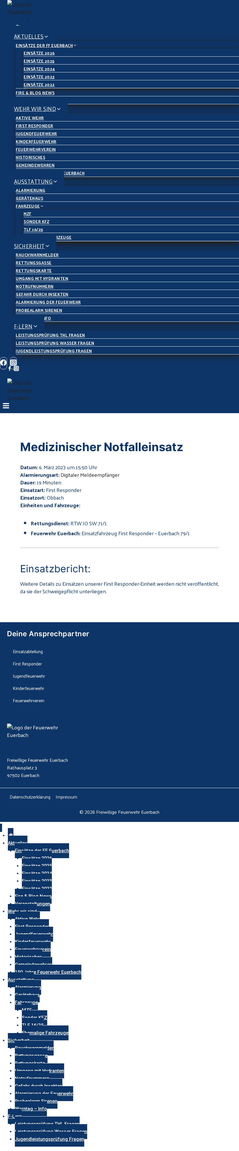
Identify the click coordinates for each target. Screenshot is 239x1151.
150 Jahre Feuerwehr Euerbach (48, 972)
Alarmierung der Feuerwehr (48, 302)
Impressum (66, 797)
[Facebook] (3, 363)
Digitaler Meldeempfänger (90, 474)
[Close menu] (1, 828)
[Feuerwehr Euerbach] (123, 11)
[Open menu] (6, 407)
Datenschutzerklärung (30, 797)
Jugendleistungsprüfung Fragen (54, 350)
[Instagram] (16, 369)
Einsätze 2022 (39, 84)
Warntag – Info (31, 1109)
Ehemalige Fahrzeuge (45, 1033)
